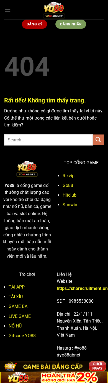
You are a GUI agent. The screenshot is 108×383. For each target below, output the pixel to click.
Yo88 (9, 185)
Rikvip (68, 175)
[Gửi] (98, 139)
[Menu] (7, 9)
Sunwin (70, 204)
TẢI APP (17, 287)
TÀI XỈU (16, 296)
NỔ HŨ (15, 326)
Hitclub (69, 195)
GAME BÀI (19, 306)
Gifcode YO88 (22, 335)
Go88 (68, 185)
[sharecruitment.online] (54, 9)
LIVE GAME (20, 316)
